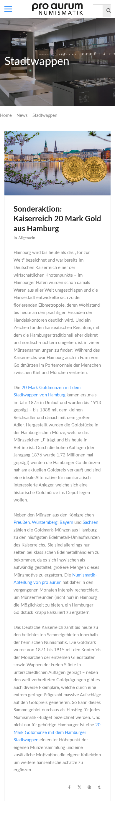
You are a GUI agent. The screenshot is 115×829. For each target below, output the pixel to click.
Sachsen (90, 522)
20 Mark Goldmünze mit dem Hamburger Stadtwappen (57, 732)
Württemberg (45, 522)
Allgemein (26, 238)
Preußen (22, 522)
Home (6, 115)
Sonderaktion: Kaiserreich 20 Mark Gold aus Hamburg (57, 219)
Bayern (66, 522)
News (22, 115)
